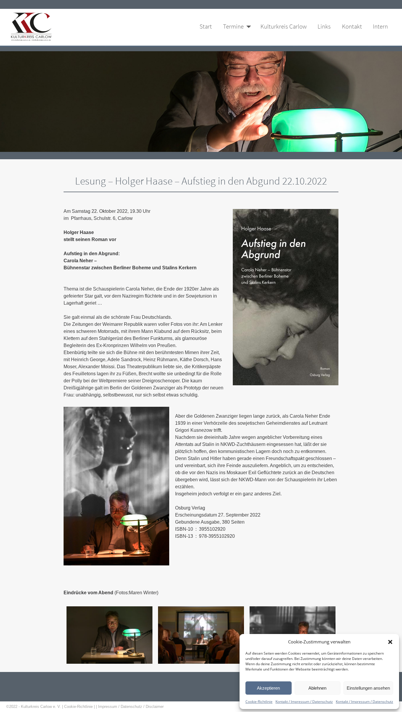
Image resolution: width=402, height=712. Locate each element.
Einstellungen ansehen (368, 688)
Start (206, 26)
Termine (233, 26)
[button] (390, 642)
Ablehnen (317, 688)
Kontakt (352, 26)
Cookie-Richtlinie (259, 701)
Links (324, 26)
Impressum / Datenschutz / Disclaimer (131, 706)
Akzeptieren (268, 688)
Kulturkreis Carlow (283, 26)
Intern (380, 26)
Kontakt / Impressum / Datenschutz (304, 701)
